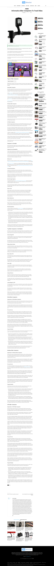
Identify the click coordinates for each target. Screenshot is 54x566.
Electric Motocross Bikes (41, 101)
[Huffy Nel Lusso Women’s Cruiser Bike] (36, 44)
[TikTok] (29, 558)
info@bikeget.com (28, 556)
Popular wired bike (9, 100)
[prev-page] (7, 542)
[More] (34, 14)
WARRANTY (19, 562)
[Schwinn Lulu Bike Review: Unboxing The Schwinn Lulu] (36, 58)
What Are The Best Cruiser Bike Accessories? (13, 494)
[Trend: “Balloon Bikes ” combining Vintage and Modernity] (36, 84)
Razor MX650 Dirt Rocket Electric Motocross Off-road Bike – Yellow (42, 100)
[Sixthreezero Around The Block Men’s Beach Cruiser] (36, 77)
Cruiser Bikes (18, 5)
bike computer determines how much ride (20, 180)
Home (15, 5)
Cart (36, 563)
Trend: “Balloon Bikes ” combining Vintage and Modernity (42, 84)
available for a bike (20, 208)
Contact (39, 5)
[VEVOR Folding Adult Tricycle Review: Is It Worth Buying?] (36, 139)
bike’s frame (10, 98)
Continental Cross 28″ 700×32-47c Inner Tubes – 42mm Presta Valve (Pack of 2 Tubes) (11, 528)
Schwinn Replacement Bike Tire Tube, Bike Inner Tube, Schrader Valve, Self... (42, 116)
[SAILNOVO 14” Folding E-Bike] (36, 51)
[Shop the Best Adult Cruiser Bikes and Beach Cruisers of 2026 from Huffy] (36, 40)
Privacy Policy (14, 562)
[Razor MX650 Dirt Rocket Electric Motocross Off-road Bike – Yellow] (36, 100)
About (36, 5)
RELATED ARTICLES (17, 519)
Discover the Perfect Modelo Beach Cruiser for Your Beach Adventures (42, 66)
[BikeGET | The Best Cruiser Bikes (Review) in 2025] (27, 2)
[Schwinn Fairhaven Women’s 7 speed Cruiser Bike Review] (36, 36)
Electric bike (32, 5)
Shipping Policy (27, 562)
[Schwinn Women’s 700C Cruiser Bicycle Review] (36, 70)
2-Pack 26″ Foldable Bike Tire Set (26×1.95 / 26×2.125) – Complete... (42, 128)
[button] (46, 5)
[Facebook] (24, 14)
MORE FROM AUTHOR (23, 519)
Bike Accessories (11, 7)
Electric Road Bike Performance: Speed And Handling (27, 494)
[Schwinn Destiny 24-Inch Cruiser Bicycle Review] (36, 88)
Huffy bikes (27, 5)
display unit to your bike (27, 366)
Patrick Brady (24, 12)
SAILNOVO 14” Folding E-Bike (42, 50)
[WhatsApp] (29, 14)
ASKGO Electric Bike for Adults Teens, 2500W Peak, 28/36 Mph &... (42, 104)
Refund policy (31, 562)
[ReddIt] (31, 14)
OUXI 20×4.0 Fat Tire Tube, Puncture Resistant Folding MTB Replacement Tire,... (42, 131)
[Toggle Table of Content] (15, 81)
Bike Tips (28, 563)
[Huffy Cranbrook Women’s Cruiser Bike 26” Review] (36, 73)
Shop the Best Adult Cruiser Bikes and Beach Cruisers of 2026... (42, 40)
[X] (26, 14)
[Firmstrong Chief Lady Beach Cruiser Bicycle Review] (36, 62)
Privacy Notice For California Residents (37, 562)
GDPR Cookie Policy (44, 562)
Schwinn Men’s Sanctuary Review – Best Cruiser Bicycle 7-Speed (42, 55)
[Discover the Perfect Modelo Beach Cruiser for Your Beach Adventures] (36, 66)
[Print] (32, 14)
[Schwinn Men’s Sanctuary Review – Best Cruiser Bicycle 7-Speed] (36, 54)
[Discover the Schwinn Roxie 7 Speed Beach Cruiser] (36, 47)
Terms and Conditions (23, 562)
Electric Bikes (40, 105)
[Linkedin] (13, 515)
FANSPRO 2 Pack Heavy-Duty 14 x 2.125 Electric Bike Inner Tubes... (43, 124)
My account (12, 563)
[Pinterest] (27, 14)
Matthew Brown (40, 24)
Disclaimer (11, 562)
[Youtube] (33, 558)
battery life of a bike (11, 163)
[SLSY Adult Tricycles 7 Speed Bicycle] (36, 80)
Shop (37, 563)
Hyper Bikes (23, 5)
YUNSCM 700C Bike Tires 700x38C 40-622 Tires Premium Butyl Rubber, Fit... (42, 112)
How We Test (8, 563)
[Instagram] (23, 558)
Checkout (34, 563)
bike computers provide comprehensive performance (22, 132)
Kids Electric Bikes (40, 97)
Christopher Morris (40, 17)
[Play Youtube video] (20, 70)
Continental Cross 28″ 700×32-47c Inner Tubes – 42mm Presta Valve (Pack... (42, 108)
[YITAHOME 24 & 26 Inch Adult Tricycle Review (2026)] (36, 146)
